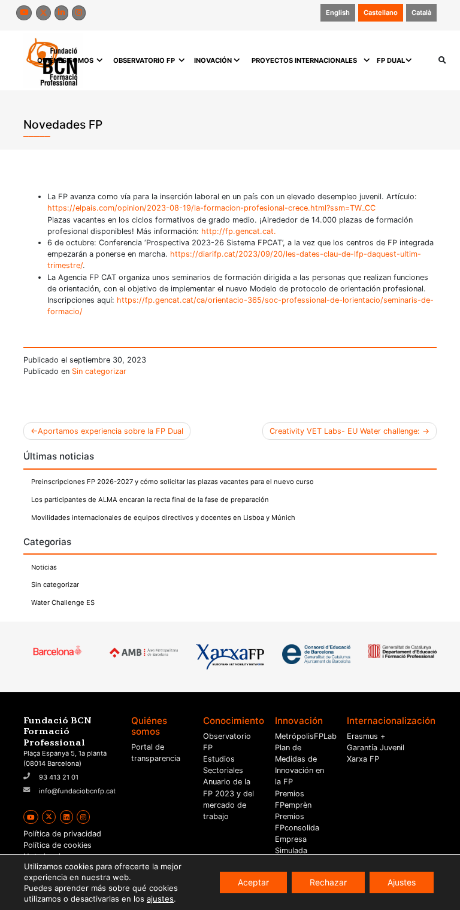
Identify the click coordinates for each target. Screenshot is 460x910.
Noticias (44, 567)
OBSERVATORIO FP (144, 60)
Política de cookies (57, 845)
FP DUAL (391, 60)
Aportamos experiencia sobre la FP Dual (110, 431)
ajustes (160, 898)
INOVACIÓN (213, 60)
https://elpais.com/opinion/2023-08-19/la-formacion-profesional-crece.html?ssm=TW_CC (211, 207)
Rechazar (328, 882)
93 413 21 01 (58, 777)
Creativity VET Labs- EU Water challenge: (345, 431)
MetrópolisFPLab (306, 736)
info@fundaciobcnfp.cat (77, 791)
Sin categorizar (99, 371)
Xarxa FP (363, 758)
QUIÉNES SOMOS (65, 60)
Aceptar (253, 882)
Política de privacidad (62, 833)
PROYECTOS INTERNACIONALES (304, 60)
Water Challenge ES (63, 602)
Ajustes (402, 882)
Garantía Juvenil (375, 747)
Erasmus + (366, 736)
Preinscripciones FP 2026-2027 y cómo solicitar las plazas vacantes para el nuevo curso (172, 481)
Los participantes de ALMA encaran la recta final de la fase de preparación (150, 499)
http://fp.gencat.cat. (238, 231)
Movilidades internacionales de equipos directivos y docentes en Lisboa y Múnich (163, 517)
